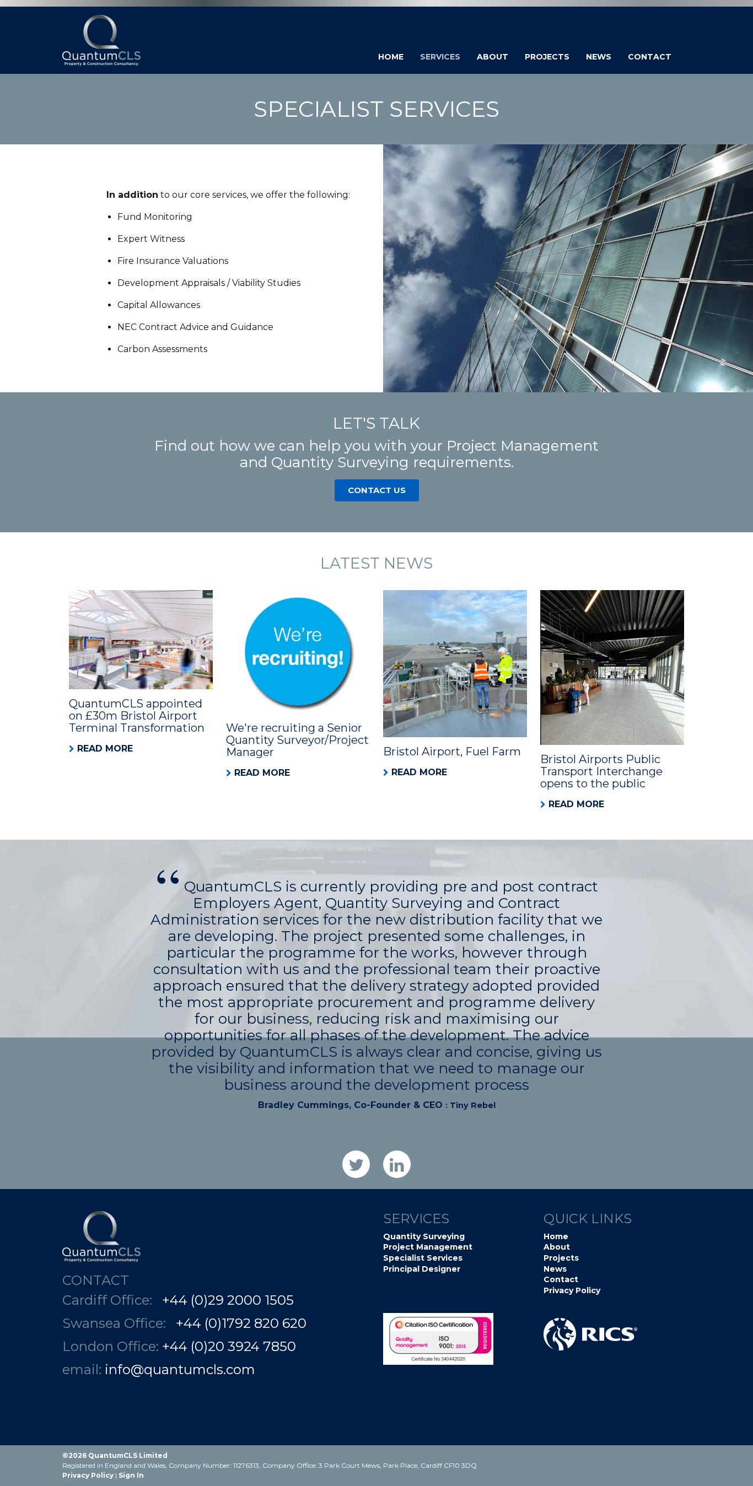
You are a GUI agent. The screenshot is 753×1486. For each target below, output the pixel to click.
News (598, 57)
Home (391, 57)
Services (440, 57)
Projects (547, 57)
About (492, 57)
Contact (649, 57)
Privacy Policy (572, 1290)
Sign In (131, 1475)
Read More (105, 748)
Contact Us (377, 490)
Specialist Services (422, 1258)
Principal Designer (421, 1269)
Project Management (427, 1247)
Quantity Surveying (424, 1236)
